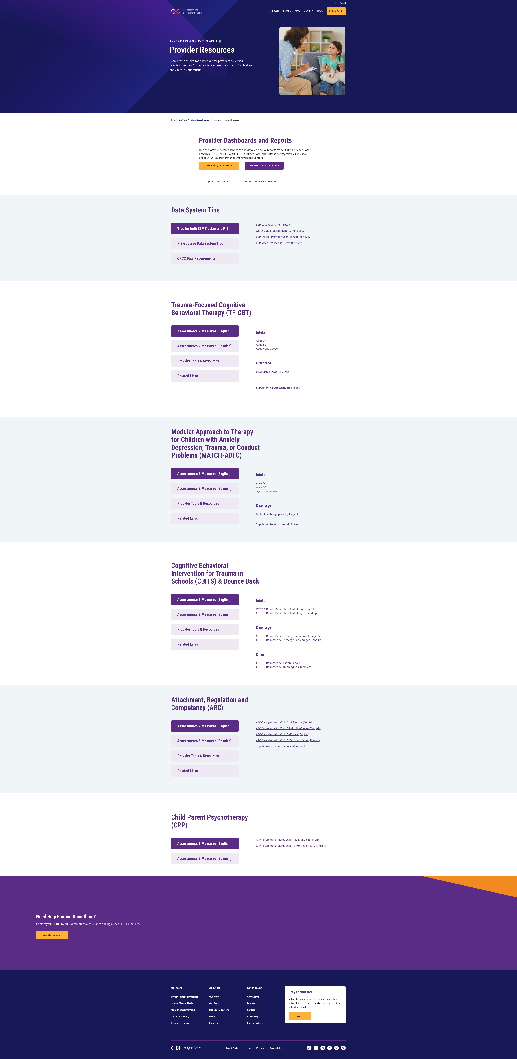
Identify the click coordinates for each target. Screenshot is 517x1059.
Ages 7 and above (267, 348)
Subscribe (300, 1016)
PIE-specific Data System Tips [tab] (200, 243)
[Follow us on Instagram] (329, 1047)
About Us (308, 11)
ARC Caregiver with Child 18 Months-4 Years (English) (288, 728)
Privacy (260, 1047)
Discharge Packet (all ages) (272, 371)
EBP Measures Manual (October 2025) (279, 243)
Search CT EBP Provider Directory (260, 181)
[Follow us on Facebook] (316, 1047)
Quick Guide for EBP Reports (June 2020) (280, 230)
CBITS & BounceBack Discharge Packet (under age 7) (288, 636)
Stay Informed (340, 3)
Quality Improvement (183, 1009)
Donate (251, 1003)
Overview (214, 996)
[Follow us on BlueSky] (336, 1047)
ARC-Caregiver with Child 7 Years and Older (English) (288, 740)
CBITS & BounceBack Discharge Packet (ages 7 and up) (289, 640)
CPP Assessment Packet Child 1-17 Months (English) (287, 839)
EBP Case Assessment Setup (273, 224)
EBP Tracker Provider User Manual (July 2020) (283, 237)
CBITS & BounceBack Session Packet (278, 663)
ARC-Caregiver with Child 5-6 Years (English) (282, 734)
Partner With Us (336, 11)
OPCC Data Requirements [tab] (196, 258)
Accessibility (276, 1047)
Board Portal (232, 1047)
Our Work (274, 11)
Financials (214, 1023)
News (320, 11)
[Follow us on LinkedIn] (309, 1047)
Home (173, 120)
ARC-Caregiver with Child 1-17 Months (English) (284, 722)
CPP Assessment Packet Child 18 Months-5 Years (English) (291, 845)
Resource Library (291, 11)
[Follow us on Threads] (322, 1047)
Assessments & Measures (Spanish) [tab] (204, 346)
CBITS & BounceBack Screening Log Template (283, 667)
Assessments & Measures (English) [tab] (204, 331)
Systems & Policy (180, 1016)
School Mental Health (182, 1003)
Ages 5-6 (261, 344)
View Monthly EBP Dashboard (219, 165)
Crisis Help (252, 1016)
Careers (251, 1009)
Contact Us (253, 996)
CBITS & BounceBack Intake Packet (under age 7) (285, 609)
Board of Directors (219, 1009)
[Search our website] (330, 3)
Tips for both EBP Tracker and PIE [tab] (202, 228)
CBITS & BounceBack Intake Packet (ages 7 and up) (287, 613)
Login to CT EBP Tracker (217, 181)
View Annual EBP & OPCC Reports (264, 165)
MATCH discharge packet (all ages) (277, 514)
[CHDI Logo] (186, 12)
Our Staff (214, 1003)
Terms (247, 1047)
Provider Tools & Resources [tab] (198, 361)
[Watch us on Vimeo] (343, 1047)
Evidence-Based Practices (199, 120)
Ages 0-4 (261, 341)
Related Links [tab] (187, 376)
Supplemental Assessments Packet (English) (282, 746)
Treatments (216, 120)
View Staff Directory (52, 935)
